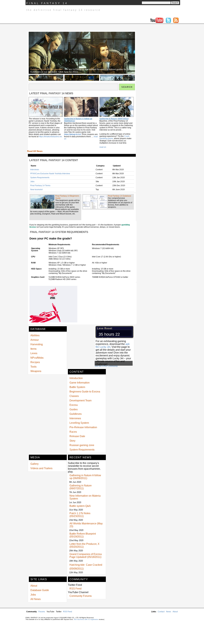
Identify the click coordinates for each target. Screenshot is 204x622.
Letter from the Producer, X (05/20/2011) (84, 545)
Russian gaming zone (81, 445)
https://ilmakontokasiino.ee (50, 136)
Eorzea (73, 405)
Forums (41, 612)
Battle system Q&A (80, 506)
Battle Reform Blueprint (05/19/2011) (82, 535)
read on (102, 147)
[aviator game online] (53, 322)
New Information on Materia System (85, 497)
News (168, 612)
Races (73, 431)
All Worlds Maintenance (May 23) (86, 525)
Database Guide (39, 590)
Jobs (32, 181)
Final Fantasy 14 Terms (40, 185)
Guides (73, 409)
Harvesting (36, 344)
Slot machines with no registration (86, 619)
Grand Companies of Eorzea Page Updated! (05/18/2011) (85, 555)
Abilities (35, 335)
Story (72, 440)
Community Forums (80, 596)
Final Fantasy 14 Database (119, 196)
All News (35, 599)
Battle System (77, 387)
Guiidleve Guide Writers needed (46, 69)
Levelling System (79, 422)
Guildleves (75, 414)
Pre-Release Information (83, 427)
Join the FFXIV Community (106, 366)
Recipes (35, 362)
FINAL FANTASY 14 (47, 3)
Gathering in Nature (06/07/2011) (114, 119)
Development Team (80, 400)
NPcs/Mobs (37, 357)
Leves (33, 353)
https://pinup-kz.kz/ (72, 134)
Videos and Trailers (41, 468)
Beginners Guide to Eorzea (84, 391)
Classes (74, 396)
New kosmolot (36, 189)
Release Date (77, 436)
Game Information (79, 382)
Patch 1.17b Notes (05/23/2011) (79, 515)
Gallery (34, 463)
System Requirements (39, 177)
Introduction (76, 378)
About (33, 585)
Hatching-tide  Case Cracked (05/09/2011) (85, 566)
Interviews (34, 169)
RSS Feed (75, 588)
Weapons (35, 371)
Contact (161, 612)
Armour (34, 340)
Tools (33, 366)
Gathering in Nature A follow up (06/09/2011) (85, 477)
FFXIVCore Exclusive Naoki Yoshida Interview (50, 173)
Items (33, 348)
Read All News (35, 151)
